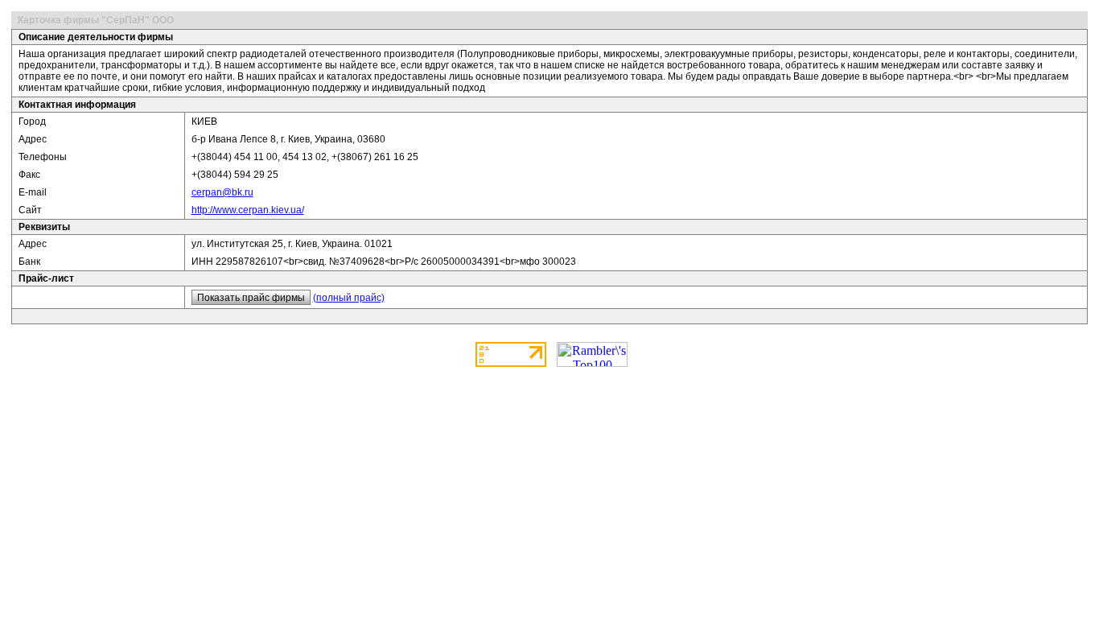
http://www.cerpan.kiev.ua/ (247, 210)
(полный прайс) (349, 297)
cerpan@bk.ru (222, 192)
